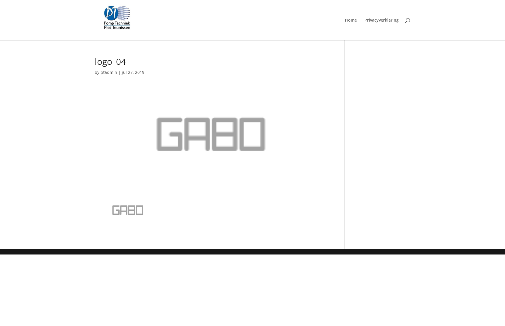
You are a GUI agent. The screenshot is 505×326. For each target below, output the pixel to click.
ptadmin (109, 72)
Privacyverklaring (381, 20)
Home (351, 20)
